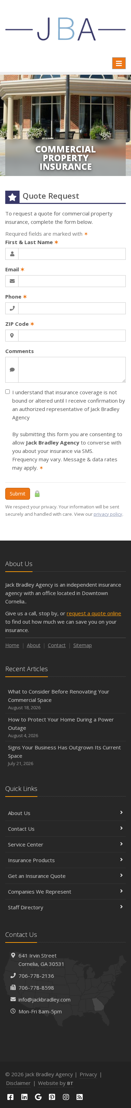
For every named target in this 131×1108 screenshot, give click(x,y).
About (34, 645)
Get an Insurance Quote (37, 875)
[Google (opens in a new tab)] (38, 1097)
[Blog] (80, 1097)
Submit (18, 493)
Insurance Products (31, 860)
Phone (16, 296)
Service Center (25, 844)
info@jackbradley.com (45, 999)
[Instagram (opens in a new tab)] (66, 1097)
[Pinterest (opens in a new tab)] (52, 1097)
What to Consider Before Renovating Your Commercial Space (58, 699)
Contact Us (21, 828)
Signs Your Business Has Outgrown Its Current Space (64, 755)
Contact (57, 645)
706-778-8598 (36, 987)
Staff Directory (25, 907)
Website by (55, 1082)
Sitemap (82, 645)
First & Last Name (32, 242)
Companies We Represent (39, 891)
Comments (19, 350)
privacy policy (108, 514)
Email (15, 269)
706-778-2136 (36, 975)
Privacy (88, 1074)
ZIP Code (20, 323)
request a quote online (94, 613)
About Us (19, 812)
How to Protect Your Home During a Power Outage (61, 727)
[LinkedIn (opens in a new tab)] (24, 1097)
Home (12, 645)
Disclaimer (18, 1082)
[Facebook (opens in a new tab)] (10, 1097)
